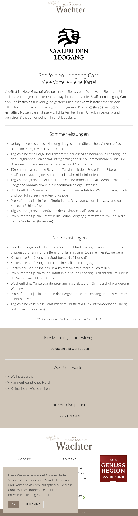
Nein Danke (33, 504)
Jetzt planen (70, 416)
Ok (13, 504)
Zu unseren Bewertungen (70, 349)
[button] (131, 7)
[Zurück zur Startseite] (66, 7)
